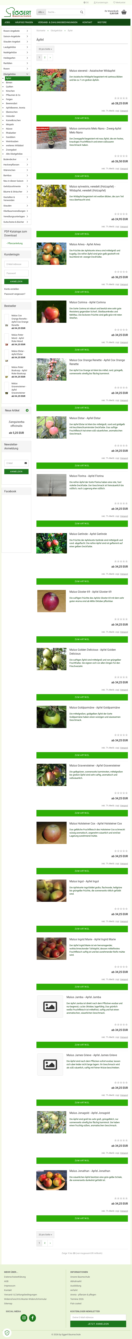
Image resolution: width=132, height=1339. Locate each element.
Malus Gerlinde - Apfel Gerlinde (88, 534)
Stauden (7, 205)
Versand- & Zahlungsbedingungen (57, 22)
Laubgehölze (9, 47)
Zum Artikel (82, 118)
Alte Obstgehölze (14, 154)
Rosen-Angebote (11, 31)
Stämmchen (9, 170)
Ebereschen (12, 112)
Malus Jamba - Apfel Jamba (84, 997)
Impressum (9, 1285)
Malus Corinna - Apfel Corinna (87, 302)
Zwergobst (11, 149)
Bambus (7, 175)
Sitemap (8, 1303)
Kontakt (87, 22)
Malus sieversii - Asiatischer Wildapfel (92, 70)
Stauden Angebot (11, 41)
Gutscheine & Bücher (13, 222)
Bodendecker (9, 159)
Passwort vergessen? (14, 294)
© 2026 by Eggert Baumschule (66, 1334)
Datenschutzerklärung (15, 1277)
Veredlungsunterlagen (14, 216)
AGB (6, 1281)
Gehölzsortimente (12, 186)
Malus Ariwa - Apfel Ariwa (85, 244)
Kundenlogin (102, 2)
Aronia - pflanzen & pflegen (83, 1294)
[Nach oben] (122, 1334)
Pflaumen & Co (13, 95)
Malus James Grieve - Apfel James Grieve (92, 1055)
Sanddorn (10, 137)
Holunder (10, 116)
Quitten (9, 86)
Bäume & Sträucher (12, 191)
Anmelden (16, 281)
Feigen (9, 99)
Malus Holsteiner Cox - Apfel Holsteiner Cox (95, 823)
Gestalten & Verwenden (9, 199)
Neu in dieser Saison (13, 181)
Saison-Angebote (11, 36)
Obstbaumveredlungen (14, 211)
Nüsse (9, 128)
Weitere (102, 22)
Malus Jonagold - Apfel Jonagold (89, 1113)
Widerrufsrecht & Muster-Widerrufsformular (25, 1299)
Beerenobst (11, 103)
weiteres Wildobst (15, 145)
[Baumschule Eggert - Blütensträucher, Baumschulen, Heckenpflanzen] (17, 12)
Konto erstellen (11, 289)
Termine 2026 (77, 1299)
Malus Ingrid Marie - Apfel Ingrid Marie (92, 939)
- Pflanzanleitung (14, 243)
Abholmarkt (75, 1281)
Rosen (6, 68)
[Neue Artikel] (27, 411)
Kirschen (10, 91)
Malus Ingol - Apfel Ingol (84, 881)
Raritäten (7, 63)
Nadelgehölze (10, 52)
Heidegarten (9, 58)
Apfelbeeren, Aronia (15, 107)
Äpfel (8, 78)
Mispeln (10, 124)
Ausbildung (75, 1285)
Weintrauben (12, 141)
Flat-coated (75, 1303)
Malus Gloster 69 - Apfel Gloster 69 (90, 591)
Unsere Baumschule (80, 1277)
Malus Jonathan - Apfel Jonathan (89, 1171)
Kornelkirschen (13, 120)
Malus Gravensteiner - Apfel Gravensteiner (94, 765)
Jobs (7, 22)
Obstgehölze (9, 74)
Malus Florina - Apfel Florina (86, 476)
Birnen (9, 82)
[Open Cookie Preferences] (7, 1332)
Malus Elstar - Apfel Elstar (85, 418)
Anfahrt (74, 1290)
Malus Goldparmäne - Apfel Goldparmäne (94, 707)
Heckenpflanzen (11, 164)
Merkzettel (120, 2)
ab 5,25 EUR (16, 432)
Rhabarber (11, 133)
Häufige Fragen (24, 22)
